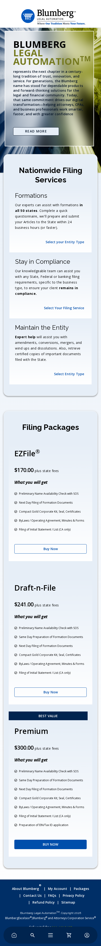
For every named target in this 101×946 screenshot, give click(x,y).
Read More (36, 131)
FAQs (52, 895)
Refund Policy (43, 902)
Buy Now (50, 549)
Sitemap (68, 902)
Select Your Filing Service (64, 308)
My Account (57, 888)
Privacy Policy (74, 895)
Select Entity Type (69, 374)
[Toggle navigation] (50, 935)
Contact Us (32, 895)
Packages (81, 888)
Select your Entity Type (65, 242)
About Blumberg (26, 888)
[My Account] (87, 935)
